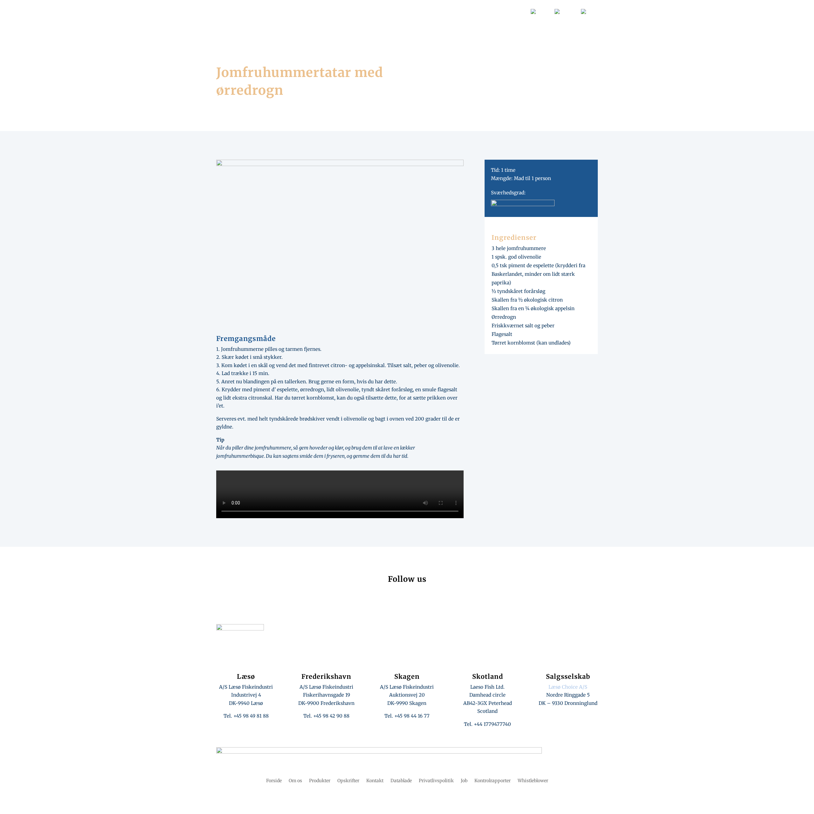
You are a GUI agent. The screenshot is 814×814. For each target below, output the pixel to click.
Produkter (451, 29)
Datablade (430, 11)
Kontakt (516, 11)
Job (411, 11)
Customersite (458, 11)
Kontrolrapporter (492, 780)
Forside (360, 29)
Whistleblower (533, 780)
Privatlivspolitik (436, 780)
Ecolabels (486, 11)
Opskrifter (416, 29)
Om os (386, 29)
